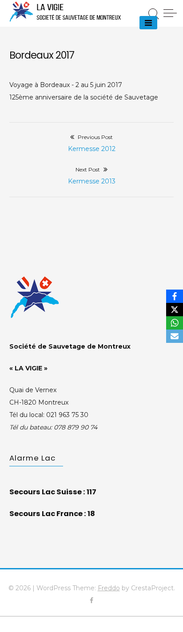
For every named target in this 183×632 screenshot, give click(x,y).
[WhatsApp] (174, 323)
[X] (174, 309)
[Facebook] (174, 296)
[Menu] (148, 22)
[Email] (174, 336)
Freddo (109, 588)
